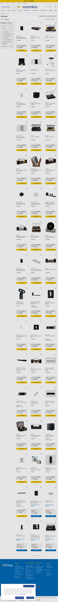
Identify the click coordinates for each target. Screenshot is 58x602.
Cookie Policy (23, 594)
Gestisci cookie (20, 597)
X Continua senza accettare (29, 586)
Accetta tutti (31, 597)
